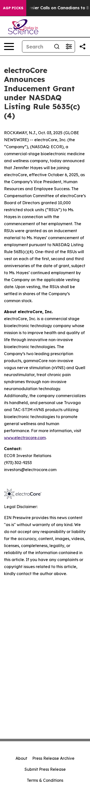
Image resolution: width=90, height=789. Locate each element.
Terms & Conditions (45, 780)
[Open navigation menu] (9, 46)
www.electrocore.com (25, 437)
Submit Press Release (45, 769)
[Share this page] (82, 46)
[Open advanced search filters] (69, 46)
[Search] (57, 46)
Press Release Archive (53, 758)
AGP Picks (13, 8)
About (21, 758)
